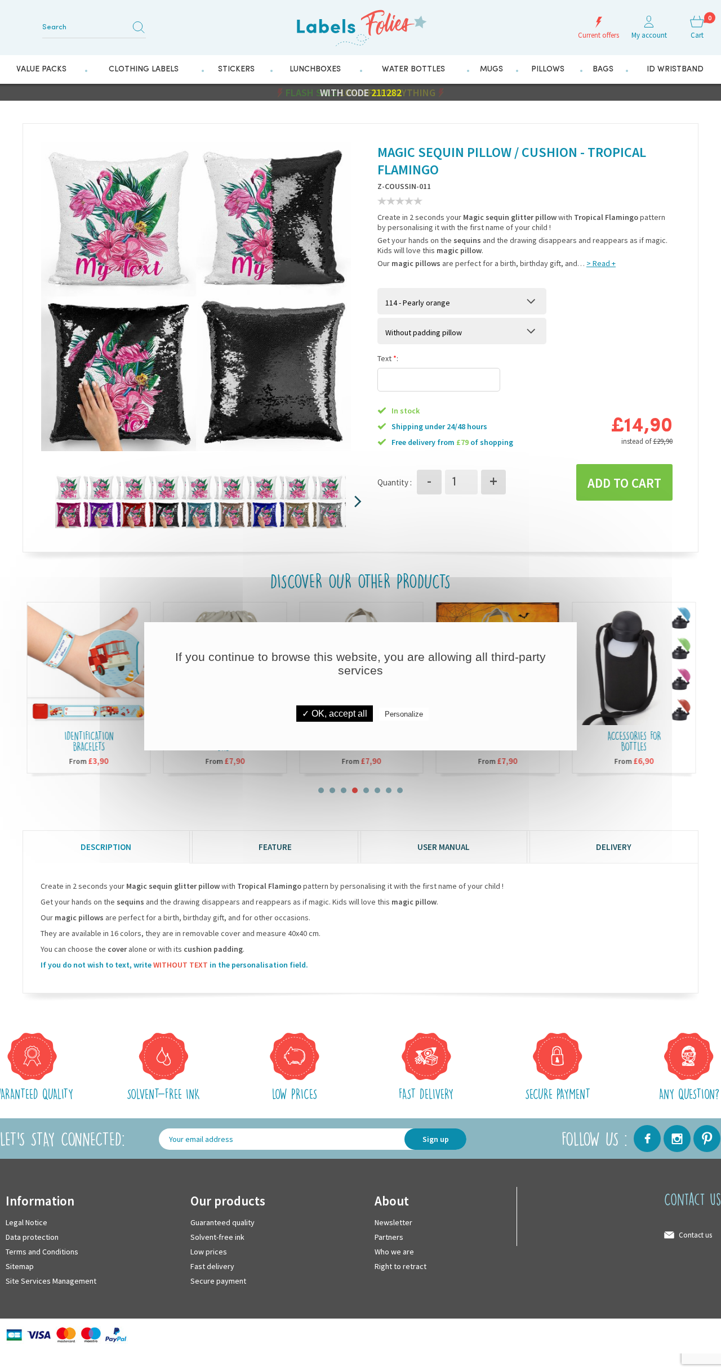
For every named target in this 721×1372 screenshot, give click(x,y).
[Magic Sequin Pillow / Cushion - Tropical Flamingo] (101, 501)
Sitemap (20, 1266)
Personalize (404, 714)
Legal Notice (26, 1222)
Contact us (695, 1234)
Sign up (435, 1138)
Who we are (394, 1251)
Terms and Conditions (42, 1251)
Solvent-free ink (217, 1236)
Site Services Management (51, 1280)
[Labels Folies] (360, 24)
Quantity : (394, 481)
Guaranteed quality (222, 1222)
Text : (387, 358)
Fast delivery (212, 1266)
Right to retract (400, 1266)
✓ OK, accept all (334, 713)
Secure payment (218, 1280)
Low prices (208, 1251)
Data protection (32, 1236)
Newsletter (393, 1222)
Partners (389, 1236)
